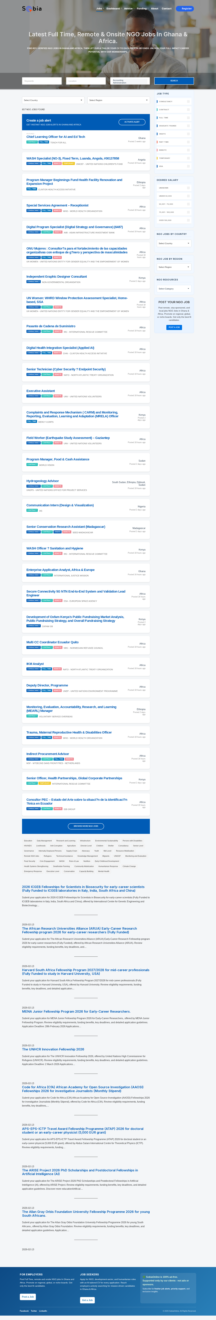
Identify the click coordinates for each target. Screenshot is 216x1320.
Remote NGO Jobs (31, 856)
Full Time (44, 142)
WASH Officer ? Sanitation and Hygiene (54, 548)
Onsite (58, 532)
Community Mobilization (84, 866)
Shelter (111, 846)
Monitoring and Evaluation (135, 856)
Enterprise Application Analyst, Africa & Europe (60, 570)
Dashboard (113, 8)
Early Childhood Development (107, 861)
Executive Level (53, 871)
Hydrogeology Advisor (42, 481)
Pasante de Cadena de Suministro (50, 326)
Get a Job (87, 1300)
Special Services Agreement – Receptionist (57, 205)
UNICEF (117, 856)
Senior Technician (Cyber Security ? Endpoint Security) (66, 369)
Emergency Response (33, 871)
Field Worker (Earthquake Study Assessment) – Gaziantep (68, 438)
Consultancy (33, 163)
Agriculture (71, 846)
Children (99, 846)
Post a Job (174, 327)
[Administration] (130, 83)
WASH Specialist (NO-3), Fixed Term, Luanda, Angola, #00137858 (72, 158)
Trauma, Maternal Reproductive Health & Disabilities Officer (69, 732)
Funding (142, 8)
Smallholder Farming (61, 866)
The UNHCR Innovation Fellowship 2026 (53, 1049)
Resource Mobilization (125, 851)
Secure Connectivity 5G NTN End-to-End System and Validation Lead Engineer (75, 593)
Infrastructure (85, 841)
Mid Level (107, 851)
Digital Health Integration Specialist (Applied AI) (60, 348)
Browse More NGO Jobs (86, 826)
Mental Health (103, 871)
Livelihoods (41, 846)
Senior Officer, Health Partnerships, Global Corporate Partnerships (74, 778)
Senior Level (138, 846)
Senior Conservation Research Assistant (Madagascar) (65, 527)
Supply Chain (71, 851)
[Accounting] (130, 80)
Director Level (86, 846)
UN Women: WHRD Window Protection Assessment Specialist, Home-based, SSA (76, 300)
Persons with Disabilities (132, 841)
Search (174, 81)
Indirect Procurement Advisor (47, 754)
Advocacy (86, 851)
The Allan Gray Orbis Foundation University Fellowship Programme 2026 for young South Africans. (86, 1213)
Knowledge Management (88, 856)
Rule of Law (74, 861)
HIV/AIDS (28, 846)
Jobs (99, 8)
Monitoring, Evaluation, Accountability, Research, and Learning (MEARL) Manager (71, 709)
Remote (57, 163)
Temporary (68, 163)
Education (28, 841)
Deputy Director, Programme (47, 685)
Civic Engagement (47, 861)
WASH (62, 861)
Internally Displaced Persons (50, 851)
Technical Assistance (64, 856)
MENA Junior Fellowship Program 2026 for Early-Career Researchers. (76, 1011)
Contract (32, 142)
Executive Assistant (40, 391)
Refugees (48, 856)
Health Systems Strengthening (36, 866)
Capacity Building (86, 871)
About (154, 8)
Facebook (24, 1311)
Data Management (44, 841)
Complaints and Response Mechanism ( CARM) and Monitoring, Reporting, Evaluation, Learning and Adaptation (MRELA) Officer (72, 414)
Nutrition (86, 861)
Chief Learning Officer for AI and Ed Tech (55, 137)
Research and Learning (65, 841)
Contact (166, 8)
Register (185, 8)
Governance (29, 851)
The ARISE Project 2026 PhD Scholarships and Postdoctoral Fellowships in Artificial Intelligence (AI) (80, 1172)
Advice (128, 8)
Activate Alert (132, 122)
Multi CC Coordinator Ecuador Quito (52, 642)
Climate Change (129, 866)
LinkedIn (43, 1311)
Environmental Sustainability (106, 841)
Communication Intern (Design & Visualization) (60, 505)
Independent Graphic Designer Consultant (56, 276)
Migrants (105, 856)
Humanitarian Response (108, 866)
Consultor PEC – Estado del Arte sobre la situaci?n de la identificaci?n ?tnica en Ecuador (76, 801)
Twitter (34, 1311)
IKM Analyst (35, 664)
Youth (96, 851)
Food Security (29, 861)
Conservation (69, 871)
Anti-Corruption (56, 846)
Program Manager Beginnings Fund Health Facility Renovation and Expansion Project (74, 182)
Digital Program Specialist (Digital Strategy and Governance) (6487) (74, 227)
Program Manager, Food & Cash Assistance (57, 459)
